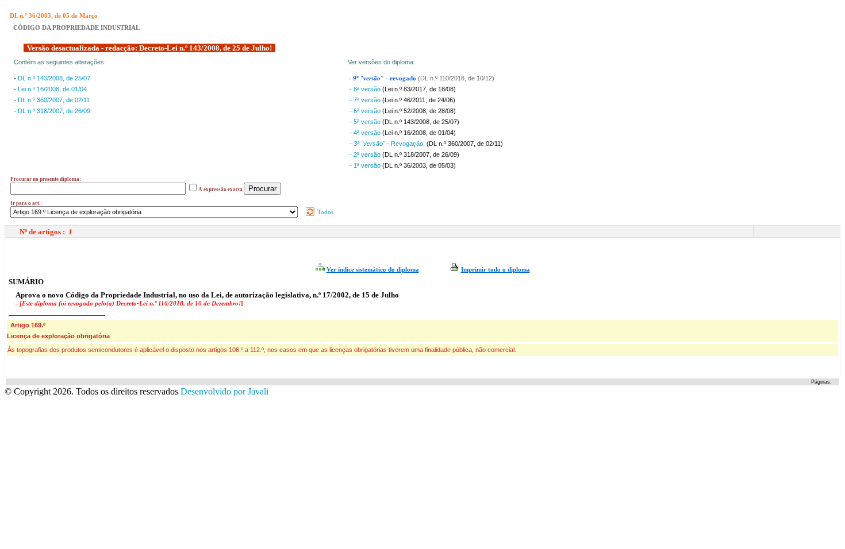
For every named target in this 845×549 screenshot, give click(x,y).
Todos (324, 211)
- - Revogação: (388, 143)
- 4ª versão (365, 132)
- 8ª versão (365, 89)
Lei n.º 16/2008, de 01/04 (52, 89)
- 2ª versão (365, 154)
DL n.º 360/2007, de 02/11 (54, 99)
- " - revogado (383, 78)
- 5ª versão (365, 121)
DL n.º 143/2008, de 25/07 (54, 78)
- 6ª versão (365, 110)
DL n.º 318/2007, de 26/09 (54, 110)
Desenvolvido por (224, 391)
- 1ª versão (365, 165)
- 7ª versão (365, 99)
